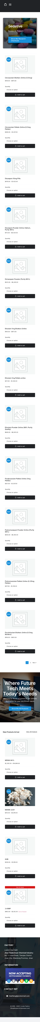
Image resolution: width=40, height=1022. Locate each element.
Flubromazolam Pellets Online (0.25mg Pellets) (19, 582)
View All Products (31, 731)
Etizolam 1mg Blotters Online (16, 329)
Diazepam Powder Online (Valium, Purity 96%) (18, 229)
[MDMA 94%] (20, 747)
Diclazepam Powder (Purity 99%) (17, 279)
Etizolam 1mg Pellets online (15, 378)
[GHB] (20, 846)
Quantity (7, 86)
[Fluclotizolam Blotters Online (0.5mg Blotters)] (20, 619)
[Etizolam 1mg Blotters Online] (20, 315)
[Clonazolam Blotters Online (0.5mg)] (20, 64)
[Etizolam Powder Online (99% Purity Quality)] (20, 414)
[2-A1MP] (20, 895)
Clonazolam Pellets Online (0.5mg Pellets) (18, 128)
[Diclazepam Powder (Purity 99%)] (20, 266)
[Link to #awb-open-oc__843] (10, 4)
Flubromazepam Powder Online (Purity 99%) (19, 531)
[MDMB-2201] (20, 796)
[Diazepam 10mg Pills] (20, 165)
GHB (6, 859)
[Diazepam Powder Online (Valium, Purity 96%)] (20, 214)
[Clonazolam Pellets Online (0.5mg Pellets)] (20, 114)
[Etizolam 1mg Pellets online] (20, 364)
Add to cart (21, 95)
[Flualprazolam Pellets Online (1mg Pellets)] (20, 465)
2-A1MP (8, 909)
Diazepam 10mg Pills (13, 178)
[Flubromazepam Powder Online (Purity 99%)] (20, 516)
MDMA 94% (9, 760)
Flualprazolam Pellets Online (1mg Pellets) (17, 479)
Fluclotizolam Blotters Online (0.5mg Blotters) (19, 633)
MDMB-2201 (10, 810)
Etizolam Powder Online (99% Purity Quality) (18, 428)
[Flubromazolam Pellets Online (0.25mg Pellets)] (20, 568)
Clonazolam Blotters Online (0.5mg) (18, 78)
